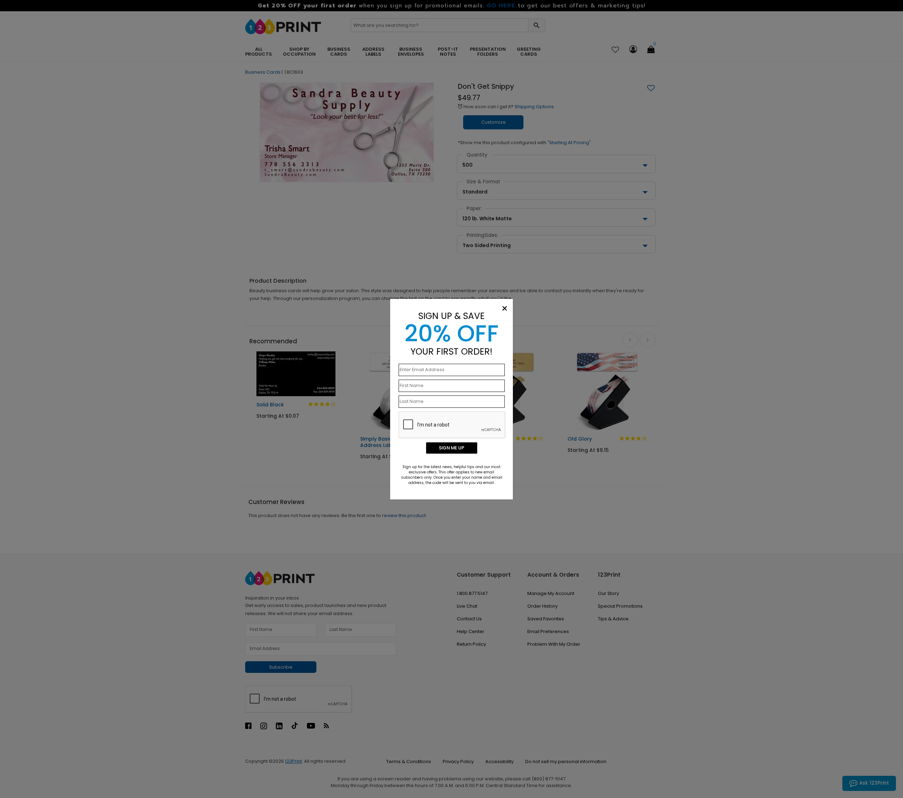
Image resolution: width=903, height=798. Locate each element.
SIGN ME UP (451, 447)
